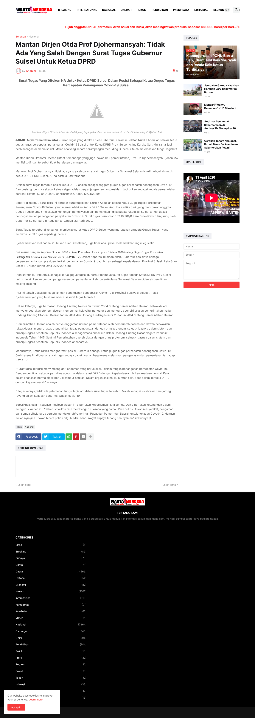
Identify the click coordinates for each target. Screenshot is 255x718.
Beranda (20, 36)
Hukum (142, 9)
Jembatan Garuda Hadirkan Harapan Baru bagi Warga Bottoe (221, 89)
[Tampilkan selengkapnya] (90, 436)
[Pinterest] (76, 436)
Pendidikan (160, 9)
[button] (227, 10)
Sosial (50, 671)
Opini (50, 637)
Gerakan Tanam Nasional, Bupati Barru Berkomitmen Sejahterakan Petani (221, 144)
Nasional (109, 9)
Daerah (126, 9)
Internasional (50, 598)
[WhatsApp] (69, 436)
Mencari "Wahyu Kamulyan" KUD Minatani (220, 106)
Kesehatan (50, 611)
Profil (50, 657)
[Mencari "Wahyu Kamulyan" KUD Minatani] (193, 109)
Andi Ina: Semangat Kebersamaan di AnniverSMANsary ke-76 (220, 125)
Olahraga (50, 631)
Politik (50, 651)
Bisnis (50, 544)
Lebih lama (169, 484)
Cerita (50, 564)
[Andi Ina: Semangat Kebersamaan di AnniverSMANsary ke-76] (193, 126)
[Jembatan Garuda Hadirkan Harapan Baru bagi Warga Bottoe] (193, 90)
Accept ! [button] (16, 707)
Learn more (36, 699)
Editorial (201, 9)
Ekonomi (50, 584)
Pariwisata (181, 9)
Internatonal (87, 9)
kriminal (50, 684)
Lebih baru (24, 484)
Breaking (64, 9)
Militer (50, 617)
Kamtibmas (50, 604)
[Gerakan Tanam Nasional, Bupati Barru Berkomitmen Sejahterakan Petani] (193, 145)
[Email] (83, 436)
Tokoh (50, 677)
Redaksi (219, 9)
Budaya (50, 558)
